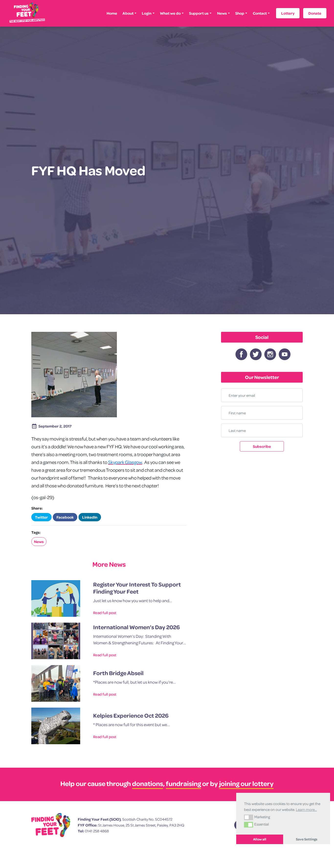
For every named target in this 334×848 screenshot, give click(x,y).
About (128, 13)
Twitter (41, 517)
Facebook (65, 517)
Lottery (287, 13)
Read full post (104, 612)
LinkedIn (89, 517)
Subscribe (262, 446)
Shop (239, 13)
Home (112, 13)
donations (147, 783)
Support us (199, 13)
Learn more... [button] (306, 809)
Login (146, 13)
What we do (170, 13)
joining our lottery (246, 783)
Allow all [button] (259, 839)
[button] (248, 817)
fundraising (183, 783)
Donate (314, 13)
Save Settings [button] (306, 839)
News (222, 13)
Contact (260, 13)
